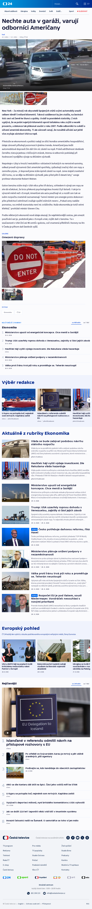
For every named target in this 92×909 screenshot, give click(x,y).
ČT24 (18, 312)
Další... (59, 11)
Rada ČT (6, 860)
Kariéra (64, 860)
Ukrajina (24, 11)
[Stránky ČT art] (71, 877)
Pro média (36, 846)
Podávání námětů (39, 865)
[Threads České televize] (87, 838)
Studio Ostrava (38, 855)
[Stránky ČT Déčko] (56, 877)
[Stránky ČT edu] (85, 877)
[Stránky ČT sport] (22, 877)
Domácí (42, 11)
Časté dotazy (8, 870)
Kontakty (65, 870)
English (20, 904)
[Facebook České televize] (73, 838)
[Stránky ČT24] (7, 877)
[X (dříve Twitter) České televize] (82, 838)
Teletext (6, 855)
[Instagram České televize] (68, 838)
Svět (51, 11)
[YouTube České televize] (78, 838)
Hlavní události (11, 11)
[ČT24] (7, 3)
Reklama (6, 850)
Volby (33, 11)
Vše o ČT (35, 870)
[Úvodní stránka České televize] (16, 838)
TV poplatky (37, 850)
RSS (87, 904)
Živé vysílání (66, 846)
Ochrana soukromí (33, 904)
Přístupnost (46, 904)
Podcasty (65, 855)
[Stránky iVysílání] (41, 877)
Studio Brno (66, 850)
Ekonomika (8, 312)
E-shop (6, 865)
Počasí (35, 860)
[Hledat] (77, 4)
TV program (8, 846)
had (3, 34)
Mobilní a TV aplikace (70, 865)
